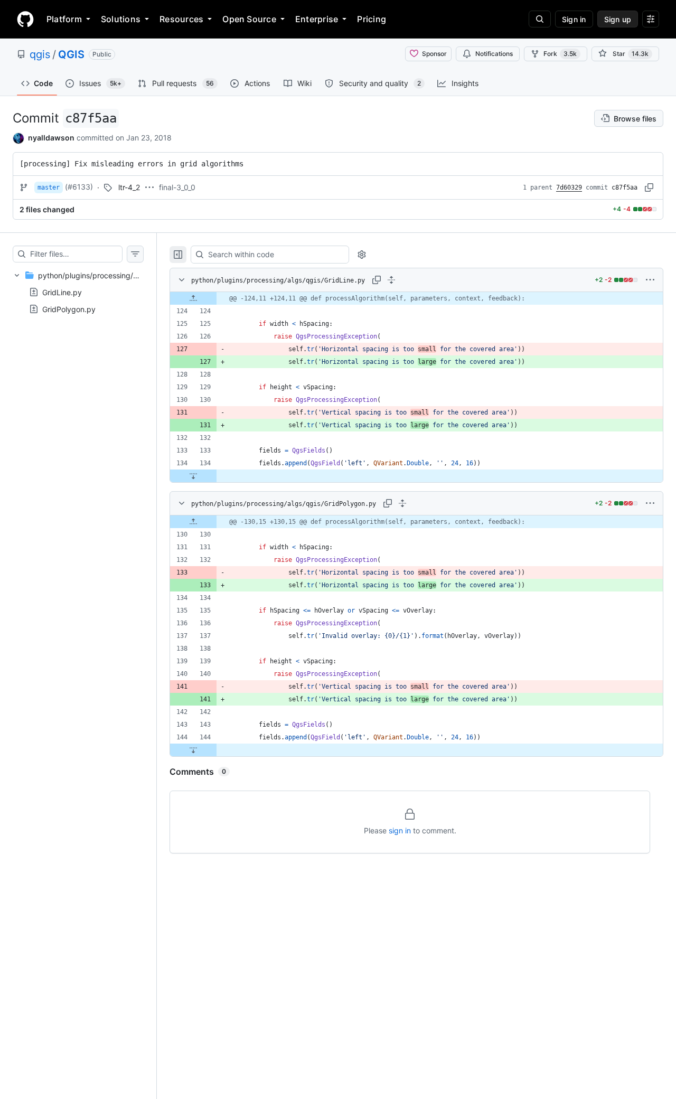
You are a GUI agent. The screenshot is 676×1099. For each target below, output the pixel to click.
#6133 (79, 186)
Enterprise (316, 19)
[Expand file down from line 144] (193, 750)
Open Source (249, 19)
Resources (181, 19)
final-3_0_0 (177, 187)
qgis (40, 54)
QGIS (71, 54)
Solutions (120, 19)
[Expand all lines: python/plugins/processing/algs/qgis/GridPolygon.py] (402, 503)
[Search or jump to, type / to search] (540, 19)
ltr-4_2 (129, 187)
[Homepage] (25, 19)
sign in (400, 830)
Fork (560, 54)
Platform (64, 19)
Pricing (371, 19)
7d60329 (569, 187)
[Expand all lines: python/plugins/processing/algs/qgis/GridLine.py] (391, 280)
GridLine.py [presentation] (62, 291)
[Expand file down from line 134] (193, 475)
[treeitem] (78, 292)
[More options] (650, 279)
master (48, 187)
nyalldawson (51, 137)
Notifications (494, 54)
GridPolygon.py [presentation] (69, 308)
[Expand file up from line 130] (193, 521)
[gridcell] (416, 298)
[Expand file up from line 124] (193, 298)
